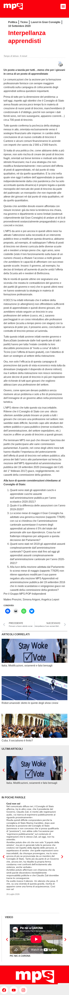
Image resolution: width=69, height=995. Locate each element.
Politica (12, 22)
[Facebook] (4, 990)
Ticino (24, 22)
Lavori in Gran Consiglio (45, 22)
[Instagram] (23, 990)
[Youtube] (14, 990)
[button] (63, 6)
